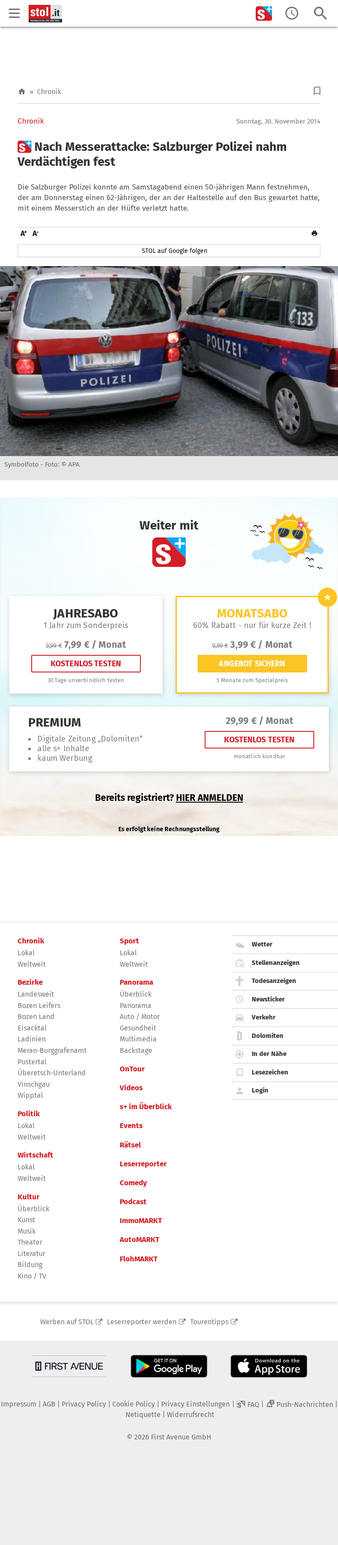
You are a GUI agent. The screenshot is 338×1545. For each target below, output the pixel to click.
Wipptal (30, 1095)
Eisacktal (32, 1028)
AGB (49, 1404)
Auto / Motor (140, 1016)
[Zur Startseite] (22, 92)
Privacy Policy (84, 1404)
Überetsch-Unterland (52, 1073)
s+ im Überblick (146, 1107)
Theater (30, 1242)
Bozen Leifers (39, 1005)
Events (131, 1125)
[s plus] (264, 13)
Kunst (26, 1220)
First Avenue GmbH (181, 1437)
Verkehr (264, 1017)
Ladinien (32, 1039)
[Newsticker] (292, 13)
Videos (131, 1088)
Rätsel (130, 1145)
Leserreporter (143, 1164)
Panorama (136, 982)
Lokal (26, 953)
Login (260, 1090)
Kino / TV (32, 1276)
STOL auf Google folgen (174, 251)
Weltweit (32, 964)
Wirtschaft (35, 1155)
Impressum (19, 1404)
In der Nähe (269, 1054)
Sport (129, 941)
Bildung (30, 1264)
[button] (317, 91)
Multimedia (138, 1039)
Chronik (49, 92)
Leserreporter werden (141, 1322)
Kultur (29, 1197)
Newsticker (268, 999)
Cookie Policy (133, 1404)
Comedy (133, 1183)
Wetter (262, 944)
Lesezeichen (270, 1072)
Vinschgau (34, 1084)
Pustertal (32, 1062)
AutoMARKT (139, 1239)
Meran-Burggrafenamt (52, 1050)
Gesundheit (138, 1028)
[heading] (169, 154)
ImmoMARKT (141, 1220)
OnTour (132, 1069)
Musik (27, 1231)
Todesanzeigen (274, 981)
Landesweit (36, 994)
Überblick (33, 1209)
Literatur (31, 1253)
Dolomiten (267, 1036)
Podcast (133, 1202)
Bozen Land (36, 1016)
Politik (29, 1114)
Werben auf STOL (67, 1322)
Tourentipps (209, 1322)
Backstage (136, 1050)
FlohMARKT (139, 1259)
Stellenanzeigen (276, 963)
